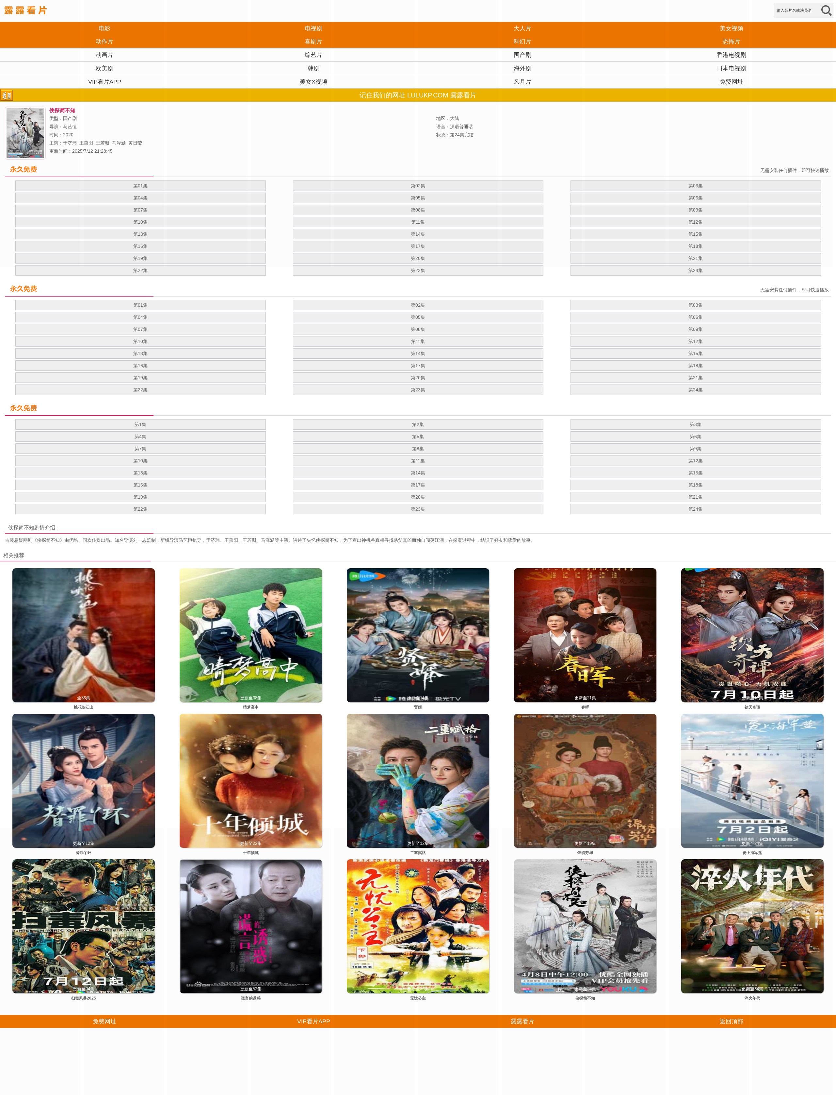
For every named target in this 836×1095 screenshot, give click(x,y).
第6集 (695, 436)
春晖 (585, 707)
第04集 (140, 317)
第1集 (140, 424)
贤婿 (418, 707)
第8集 (418, 448)
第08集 (418, 329)
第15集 (695, 353)
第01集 (140, 305)
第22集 (140, 270)
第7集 (140, 448)
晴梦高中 (251, 707)
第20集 (418, 377)
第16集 (140, 365)
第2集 (418, 424)
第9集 (695, 448)
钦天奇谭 (752, 707)
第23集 (418, 270)
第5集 (418, 436)
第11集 (418, 341)
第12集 (695, 341)
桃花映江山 (83, 707)
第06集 (695, 317)
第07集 (140, 329)
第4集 (140, 436)
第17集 (418, 365)
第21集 (695, 377)
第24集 (695, 270)
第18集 (695, 365)
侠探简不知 (21, 527)
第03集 (695, 305)
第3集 (695, 424)
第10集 (140, 341)
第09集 (695, 329)
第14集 (418, 353)
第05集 (418, 317)
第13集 (140, 353)
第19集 (140, 377)
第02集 (418, 305)
